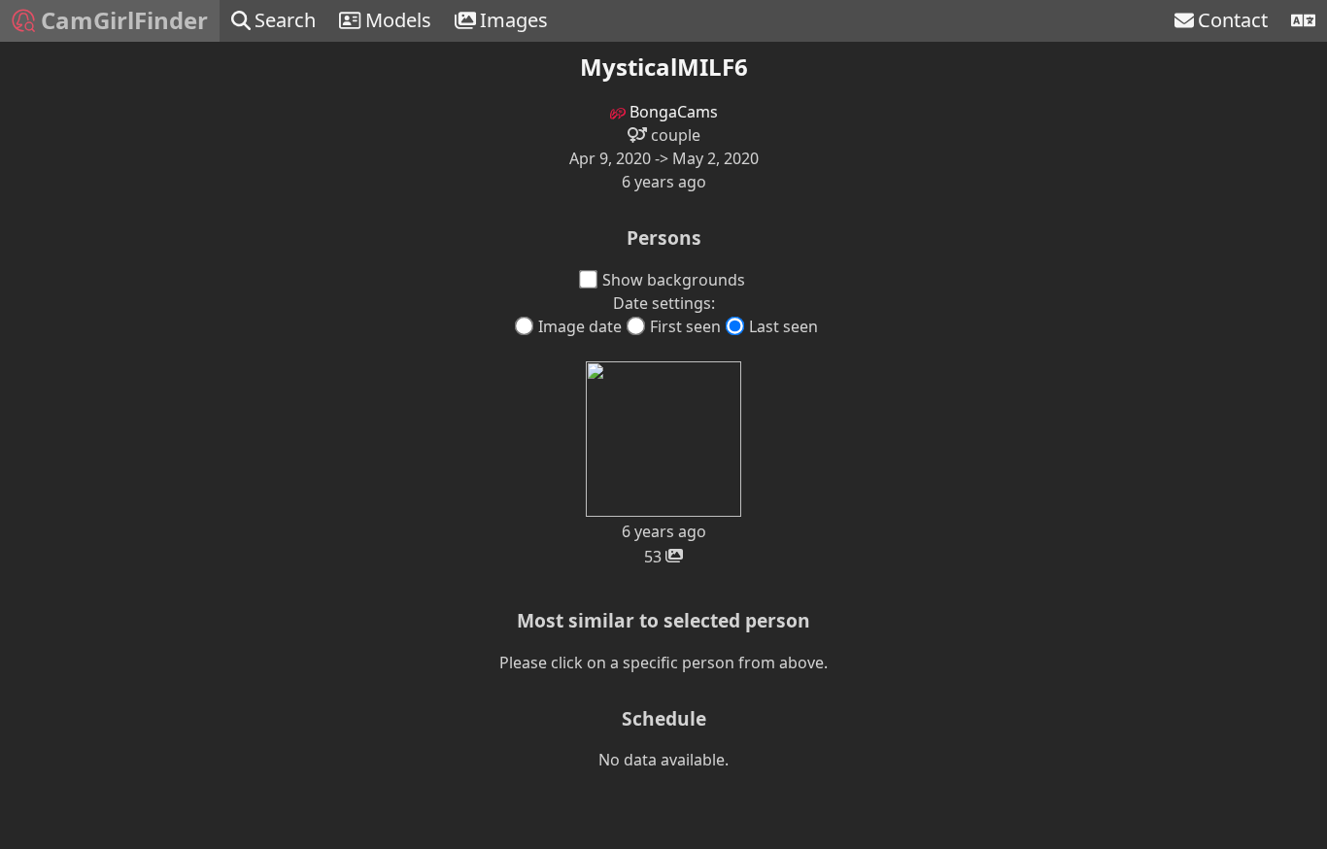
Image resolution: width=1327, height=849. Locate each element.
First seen (685, 326)
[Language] (1303, 21)
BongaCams (672, 111)
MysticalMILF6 (664, 67)
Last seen (783, 326)
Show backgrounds (673, 279)
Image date (580, 326)
